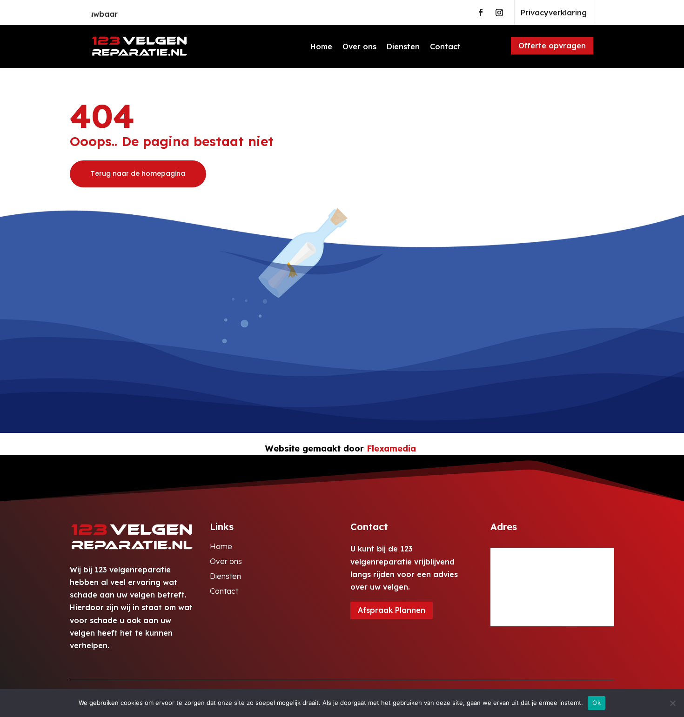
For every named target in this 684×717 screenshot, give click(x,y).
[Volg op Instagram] (499, 12)
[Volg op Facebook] (480, 12)
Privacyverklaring (554, 12)
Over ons (359, 46)
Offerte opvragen (552, 45)
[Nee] (672, 703)
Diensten (403, 46)
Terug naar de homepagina (138, 173)
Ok (596, 702)
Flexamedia (391, 448)
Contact (445, 46)
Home (321, 46)
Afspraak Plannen (391, 610)
